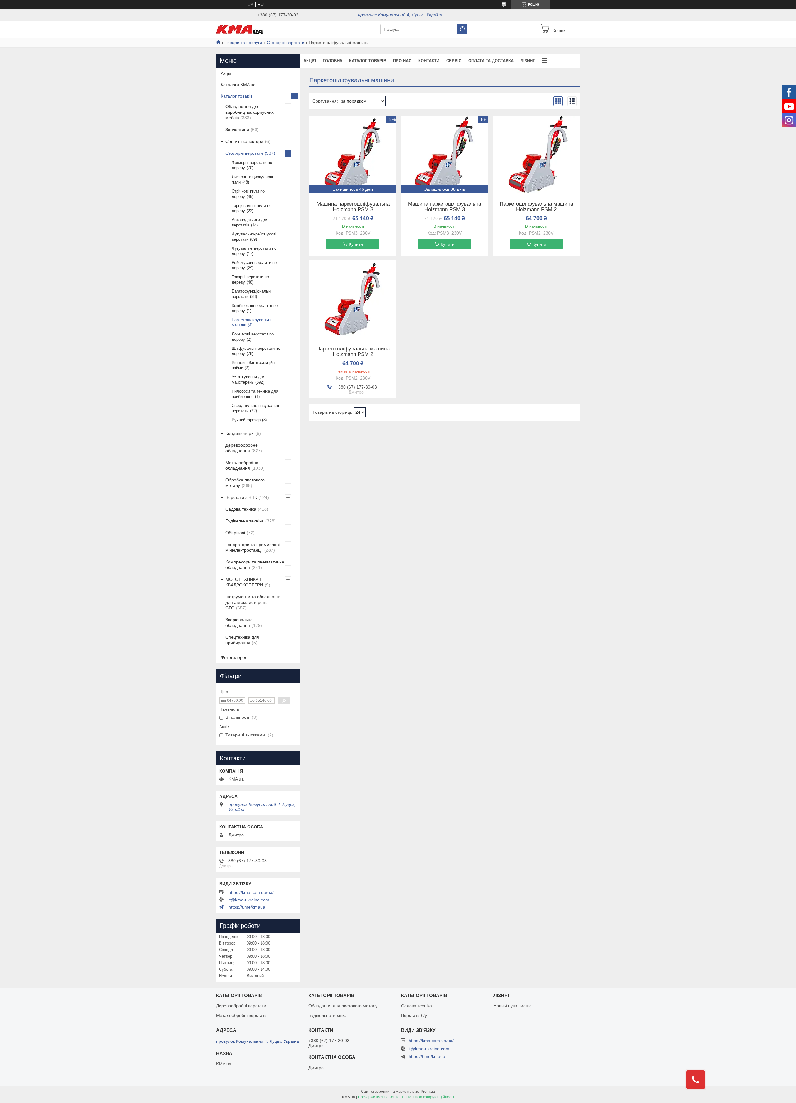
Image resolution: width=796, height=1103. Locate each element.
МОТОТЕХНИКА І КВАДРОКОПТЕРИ (244, 582)
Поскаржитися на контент (381, 1097)
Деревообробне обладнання (241, 448)
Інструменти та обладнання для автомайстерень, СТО (253, 602)
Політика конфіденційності (430, 1097)
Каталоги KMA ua (238, 84)
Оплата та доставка (491, 60)
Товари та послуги (243, 42)
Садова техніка (240, 509)
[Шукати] (462, 29)
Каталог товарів (367, 60)
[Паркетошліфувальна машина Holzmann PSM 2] (536, 154)
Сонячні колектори (244, 141)
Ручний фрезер (246, 419)
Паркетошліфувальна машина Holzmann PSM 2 (536, 206)
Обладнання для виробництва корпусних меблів (249, 112)
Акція (309, 60)
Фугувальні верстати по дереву (254, 251)
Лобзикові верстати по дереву (253, 337)
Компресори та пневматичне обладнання (254, 564)
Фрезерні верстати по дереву (252, 165)
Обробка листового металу (245, 482)
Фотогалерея (234, 657)
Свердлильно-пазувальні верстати (255, 408)
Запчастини (237, 129)
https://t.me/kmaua (247, 907)
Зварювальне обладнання (239, 622)
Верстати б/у (414, 1015)
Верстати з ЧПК (241, 497)
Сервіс (453, 60)
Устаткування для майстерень (248, 380)
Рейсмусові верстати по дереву (254, 265)
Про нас (402, 60)
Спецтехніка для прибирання (242, 640)
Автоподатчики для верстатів (250, 222)
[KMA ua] (239, 28)
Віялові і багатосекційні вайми (253, 365)
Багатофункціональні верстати (251, 294)
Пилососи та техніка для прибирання (255, 394)
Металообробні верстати (241, 1015)
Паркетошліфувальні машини (251, 322)
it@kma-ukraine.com (249, 899)
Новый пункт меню (512, 1005)
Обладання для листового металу (342, 1005)
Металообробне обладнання (241, 465)
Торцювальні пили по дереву (251, 208)
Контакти (428, 60)
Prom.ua (428, 1091)
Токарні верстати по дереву (250, 280)
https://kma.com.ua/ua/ (251, 892)
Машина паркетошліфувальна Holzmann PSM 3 (353, 206)
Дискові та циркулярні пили (252, 180)
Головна (332, 60)
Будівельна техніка (244, 520)
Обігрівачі (235, 532)
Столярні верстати (285, 42)
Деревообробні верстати (241, 1005)
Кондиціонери (239, 433)
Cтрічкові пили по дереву (248, 194)
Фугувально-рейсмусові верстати (254, 237)
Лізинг (528, 60)
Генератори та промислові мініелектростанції (252, 547)
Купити (356, 244)
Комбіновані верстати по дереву (255, 308)
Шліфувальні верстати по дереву (256, 351)
